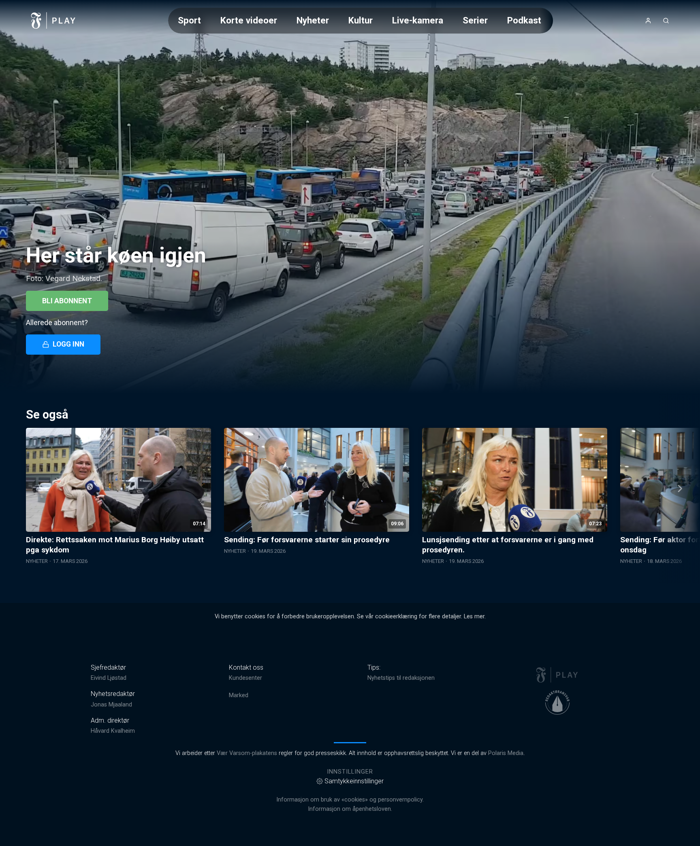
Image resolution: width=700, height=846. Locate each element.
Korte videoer (248, 20)
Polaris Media (505, 753)
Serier (475, 20)
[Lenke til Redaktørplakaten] (557, 702)
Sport (189, 20)
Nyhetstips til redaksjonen (401, 678)
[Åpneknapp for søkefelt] (666, 21)
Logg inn (68, 344)
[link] (53, 21)
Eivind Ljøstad (108, 678)
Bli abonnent (67, 301)
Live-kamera (417, 20)
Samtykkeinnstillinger (354, 781)
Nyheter (313, 20)
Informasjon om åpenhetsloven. (350, 809)
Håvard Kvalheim (113, 731)
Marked (238, 695)
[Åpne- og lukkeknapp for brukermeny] (648, 21)
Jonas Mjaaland (111, 704)
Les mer (474, 616)
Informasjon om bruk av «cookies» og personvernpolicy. (350, 799)
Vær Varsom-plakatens (247, 753)
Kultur (360, 20)
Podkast (524, 20)
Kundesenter (245, 678)
